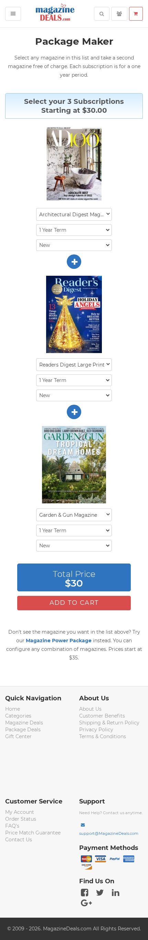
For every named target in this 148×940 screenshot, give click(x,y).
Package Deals (23, 729)
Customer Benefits (102, 716)
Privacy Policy (96, 729)
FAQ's (12, 826)
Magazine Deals (24, 723)
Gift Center (18, 736)
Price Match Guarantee (33, 833)
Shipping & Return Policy (109, 723)
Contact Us (18, 840)
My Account (19, 812)
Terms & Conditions (102, 736)
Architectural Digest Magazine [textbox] (75, 214)
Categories (18, 716)
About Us (90, 709)
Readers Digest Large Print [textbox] (72, 365)
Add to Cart (74, 602)
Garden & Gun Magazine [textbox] (68, 515)
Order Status (20, 819)
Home (12, 709)
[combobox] (74, 214)
